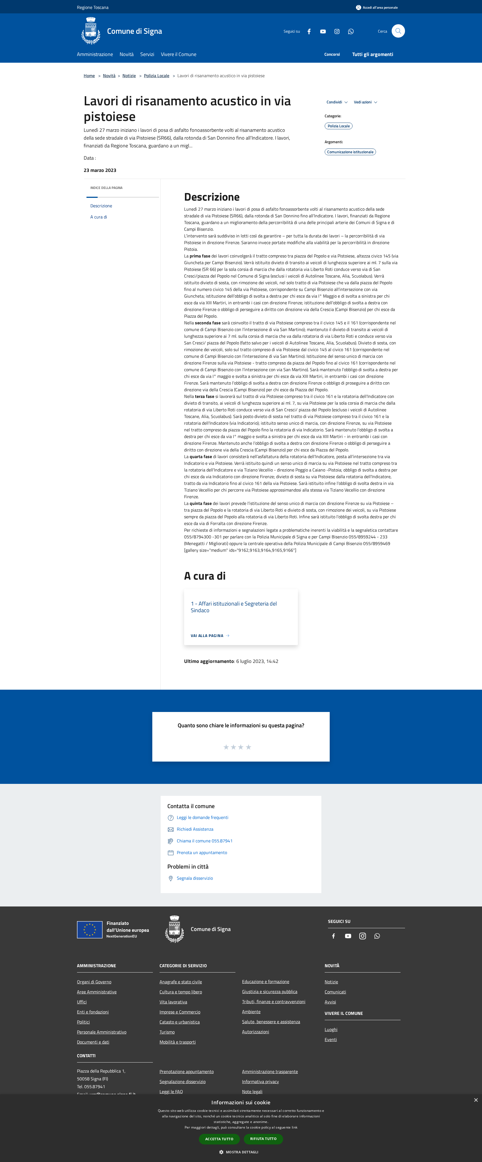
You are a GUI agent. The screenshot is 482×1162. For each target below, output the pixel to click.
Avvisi (330, 1001)
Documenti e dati (93, 1042)
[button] (240, 1152)
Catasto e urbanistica (180, 1021)
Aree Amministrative (97, 991)
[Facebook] (306, 31)
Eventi (331, 1039)
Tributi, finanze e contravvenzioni (273, 1001)
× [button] (476, 1100)
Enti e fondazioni (93, 1011)
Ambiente (251, 1011)
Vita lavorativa (173, 1001)
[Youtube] (320, 31)
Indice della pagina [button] (106, 187)
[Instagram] (334, 31)
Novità (109, 75)
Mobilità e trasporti (178, 1042)
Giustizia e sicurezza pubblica (269, 991)
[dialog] (241, 1128)
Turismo (167, 1032)
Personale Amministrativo (101, 1032)
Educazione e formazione (265, 981)
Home (89, 75)
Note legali (252, 1091)
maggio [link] (224, 376)
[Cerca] (398, 31)
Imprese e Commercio (180, 1011)
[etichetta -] (248, 746)
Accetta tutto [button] (219, 1139)
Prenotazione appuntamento (187, 1071)
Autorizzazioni (255, 1031)
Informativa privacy (260, 1081)
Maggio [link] (330, 296)
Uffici (82, 1001)
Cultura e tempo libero (181, 991)
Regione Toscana (93, 7)
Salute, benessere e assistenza (271, 1021)
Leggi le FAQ (171, 1091)
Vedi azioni (363, 102)
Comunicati (335, 991)
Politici (83, 1021)
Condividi (335, 102)
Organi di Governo (94, 981)
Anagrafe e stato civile (181, 981)
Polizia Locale (156, 75)
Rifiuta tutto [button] (263, 1138)
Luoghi (331, 1029)
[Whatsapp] (348, 31)
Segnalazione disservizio (183, 1081)
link (294, 1127)
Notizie (129, 75)
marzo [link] (210, 209)
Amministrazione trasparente (270, 1071)
